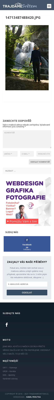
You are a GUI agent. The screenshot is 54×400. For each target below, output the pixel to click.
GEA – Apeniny (9, 375)
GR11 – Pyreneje (10, 367)
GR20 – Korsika (9, 371)
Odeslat (27, 292)
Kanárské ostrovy (10, 378)
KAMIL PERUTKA (33, 397)
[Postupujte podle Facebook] (7, 325)
